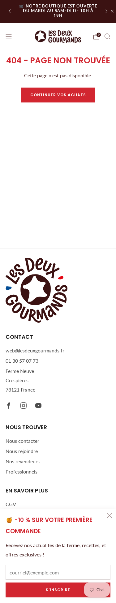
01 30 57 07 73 (22, 361)
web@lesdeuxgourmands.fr (35, 350)
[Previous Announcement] (9, 11)
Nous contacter (22, 441)
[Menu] (9, 37)
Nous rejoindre (22, 451)
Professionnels (21, 471)
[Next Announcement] (106, 11)
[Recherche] (107, 36)
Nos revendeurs (23, 461)
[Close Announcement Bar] (112, 11)
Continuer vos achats (58, 94)
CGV (11, 504)
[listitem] (58, 11)
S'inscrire (58, 589)
